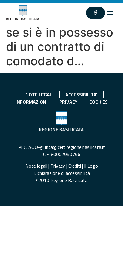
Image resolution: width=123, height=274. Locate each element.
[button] (110, 13)
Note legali (36, 165)
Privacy (57, 165)
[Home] (22, 12)
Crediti (74, 165)
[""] (95, 13)
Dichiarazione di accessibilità (61, 173)
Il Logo (91, 165)
